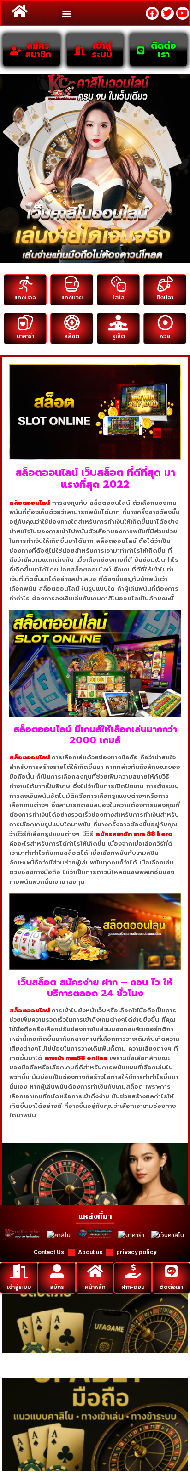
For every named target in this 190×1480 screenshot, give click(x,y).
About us (90, 1251)
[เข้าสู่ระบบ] (19, 1271)
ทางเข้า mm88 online (76, 1058)
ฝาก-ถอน (133, 1287)
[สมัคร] (57, 1271)
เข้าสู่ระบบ (19, 1287)
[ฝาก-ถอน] (133, 1271)
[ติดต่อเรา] (171, 1271)
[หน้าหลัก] (95, 1271)
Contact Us (49, 1251)
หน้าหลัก (95, 1287)
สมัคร (57, 1287)
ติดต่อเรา (171, 1287)
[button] (66, 13)
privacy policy (136, 1251)
